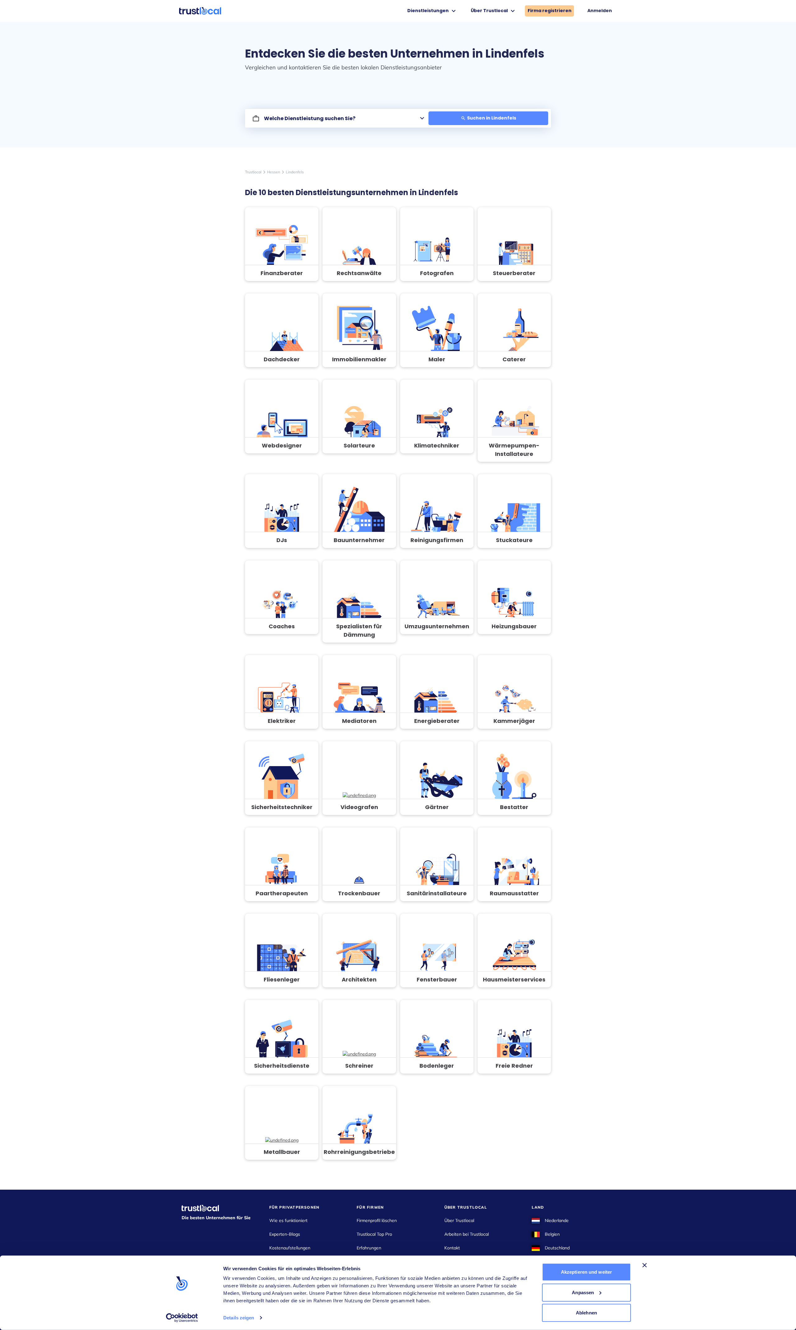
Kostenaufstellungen (289, 1248)
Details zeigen (238, 1317)
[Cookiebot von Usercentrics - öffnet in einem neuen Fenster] (182, 1318)
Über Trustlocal (459, 1220)
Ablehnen (586, 1312)
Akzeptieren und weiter (586, 1272)
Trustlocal (253, 172)
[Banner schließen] (644, 1265)
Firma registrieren (550, 10)
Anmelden (599, 10)
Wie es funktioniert (288, 1220)
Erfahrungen (369, 1248)
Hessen (273, 172)
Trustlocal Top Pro (374, 1234)
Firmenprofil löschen (377, 1220)
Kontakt (452, 1248)
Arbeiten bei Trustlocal (466, 1234)
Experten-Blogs (284, 1234)
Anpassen (583, 1292)
